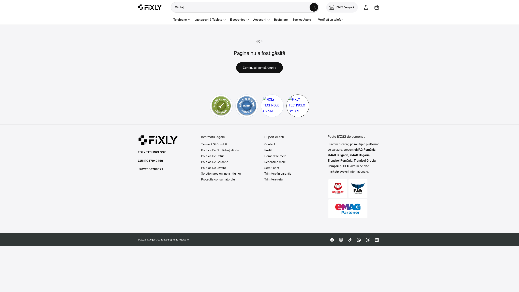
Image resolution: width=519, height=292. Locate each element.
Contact (269, 144)
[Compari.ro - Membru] (246, 105)
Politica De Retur (212, 156)
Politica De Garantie (214, 162)
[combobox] (245, 7)
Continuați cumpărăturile (259, 68)
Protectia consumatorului (218, 179)
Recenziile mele (275, 162)
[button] (376, 7)
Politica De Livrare (213, 168)
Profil (268, 150)
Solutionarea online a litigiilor (221, 173)
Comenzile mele (275, 156)
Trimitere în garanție (277, 173)
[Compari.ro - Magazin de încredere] (221, 105)
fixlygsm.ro (153, 239)
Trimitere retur (274, 179)
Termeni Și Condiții (214, 144)
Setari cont (271, 168)
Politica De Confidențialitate (220, 150)
